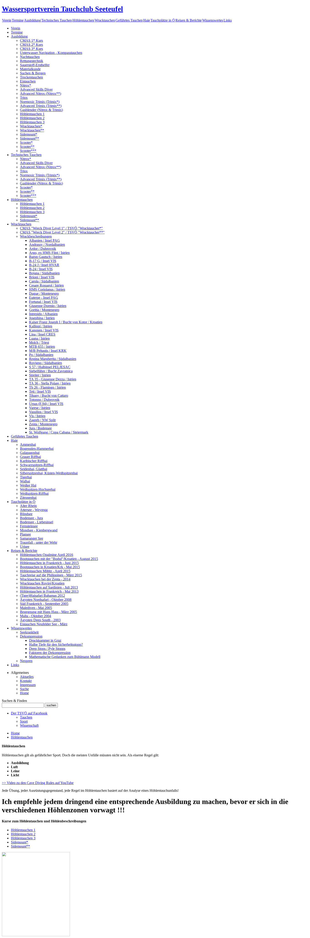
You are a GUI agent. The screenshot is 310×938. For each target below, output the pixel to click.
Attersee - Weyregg (34, 510)
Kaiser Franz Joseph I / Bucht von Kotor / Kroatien (65, 322)
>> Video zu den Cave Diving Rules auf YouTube (38, 783)
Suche (24, 689)
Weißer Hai (28, 485)
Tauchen (26, 717)
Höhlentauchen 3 (32, 122)
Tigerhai (26, 477)
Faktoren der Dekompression (50, 653)
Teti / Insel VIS (40, 391)
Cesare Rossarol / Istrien (46, 285)
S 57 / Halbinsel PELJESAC (49, 367)
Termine (18, 20)
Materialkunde (30, 69)
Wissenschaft (29, 725)
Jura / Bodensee (40, 428)
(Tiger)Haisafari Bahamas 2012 (42, 595)
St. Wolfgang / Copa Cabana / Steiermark (58, 432)
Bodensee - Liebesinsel (36, 522)
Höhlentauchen (83, 20)
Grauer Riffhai (30, 457)
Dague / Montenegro (44, 293)
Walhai (25, 481)
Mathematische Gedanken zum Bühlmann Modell (64, 657)
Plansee (25, 534)
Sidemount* (28, 134)
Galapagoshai (29, 453)
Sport (24, 721)
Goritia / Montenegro (44, 310)
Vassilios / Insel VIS (43, 412)
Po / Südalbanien (41, 355)
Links (228, 20)
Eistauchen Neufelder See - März (43, 624)
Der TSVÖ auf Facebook (29, 713)
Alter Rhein (28, 506)
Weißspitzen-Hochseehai (37, 489)
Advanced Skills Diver (36, 89)
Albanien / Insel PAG (44, 240)
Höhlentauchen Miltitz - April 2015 (45, 571)
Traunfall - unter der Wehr (38, 542)
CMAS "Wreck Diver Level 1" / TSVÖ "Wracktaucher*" (61, 228)
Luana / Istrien (39, 338)
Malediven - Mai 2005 (36, 608)
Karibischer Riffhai (33, 461)
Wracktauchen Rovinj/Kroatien (42, 583)
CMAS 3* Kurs (31, 49)
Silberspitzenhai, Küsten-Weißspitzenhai (49, 473)
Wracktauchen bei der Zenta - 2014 (45, 579)
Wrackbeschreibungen (36, 236)
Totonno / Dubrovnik (44, 400)
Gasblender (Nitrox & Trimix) (41, 110)
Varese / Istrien (39, 408)
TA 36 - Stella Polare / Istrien (50, 383)
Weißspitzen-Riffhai (34, 493)
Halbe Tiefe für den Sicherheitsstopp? (56, 644)
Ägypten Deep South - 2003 (40, 620)
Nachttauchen (30, 57)
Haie (146, 20)
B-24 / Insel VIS (41, 269)
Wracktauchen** (32, 130)
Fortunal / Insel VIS (43, 302)
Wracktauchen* (31, 126)
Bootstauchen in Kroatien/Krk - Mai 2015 (50, 567)
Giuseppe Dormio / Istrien (47, 306)
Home (24, 693)
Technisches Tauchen (56, 20)
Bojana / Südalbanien (44, 273)
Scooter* (26, 142)
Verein (6, 20)
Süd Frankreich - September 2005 (44, 604)
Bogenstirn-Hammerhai (37, 449)
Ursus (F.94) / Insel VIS (46, 404)
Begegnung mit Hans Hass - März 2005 (48, 612)
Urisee (24, 546)
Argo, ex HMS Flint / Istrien (49, 253)
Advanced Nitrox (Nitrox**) (40, 93)
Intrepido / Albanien (43, 314)
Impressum (28, 685)
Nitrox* (25, 85)
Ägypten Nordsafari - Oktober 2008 (45, 600)
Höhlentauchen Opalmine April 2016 (46, 555)
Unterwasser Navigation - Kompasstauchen (51, 53)
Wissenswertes (212, 20)
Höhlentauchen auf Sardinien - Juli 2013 (49, 587)
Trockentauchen (31, 77)
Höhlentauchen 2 (32, 118)
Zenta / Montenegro (43, 424)
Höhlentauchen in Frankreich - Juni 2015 (49, 563)
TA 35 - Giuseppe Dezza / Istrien (52, 379)
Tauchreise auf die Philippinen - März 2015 (51, 575)
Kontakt (26, 681)
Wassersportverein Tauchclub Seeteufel (62, 9)
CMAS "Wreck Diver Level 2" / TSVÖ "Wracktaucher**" (62, 232)
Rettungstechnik (31, 61)
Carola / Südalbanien (44, 281)
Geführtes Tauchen (129, 20)
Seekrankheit (29, 632)
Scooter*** (28, 151)
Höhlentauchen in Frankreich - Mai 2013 (49, 591)
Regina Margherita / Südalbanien (52, 359)
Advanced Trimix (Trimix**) (41, 106)
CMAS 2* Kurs (31, 44)
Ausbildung (32, 20)
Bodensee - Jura (31, 518)
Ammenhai (28, 444)
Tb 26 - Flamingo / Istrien (47, 387)
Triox (24, 98)
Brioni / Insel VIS (41, 277)
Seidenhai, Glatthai (33, 469)
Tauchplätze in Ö (162, 20)
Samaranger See (31, 538)
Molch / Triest (39, 342)
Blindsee (26, 514)
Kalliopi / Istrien (40, 326)
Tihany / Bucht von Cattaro (48, 395)
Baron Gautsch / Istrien (45, 257)
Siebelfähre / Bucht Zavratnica (51, 371)
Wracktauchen (105, 20)
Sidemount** (29, 138)
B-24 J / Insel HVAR (44, 265)
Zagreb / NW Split (42, 420)
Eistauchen (28, 81)
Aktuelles (27, 677)
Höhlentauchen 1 (32, 114)
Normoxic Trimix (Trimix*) (39, 102)
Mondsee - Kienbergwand (38, 530)
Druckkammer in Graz (45, 640)
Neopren (26, 661)
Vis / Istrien (37, 416)
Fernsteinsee (29, 526)
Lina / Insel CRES (42, 334)
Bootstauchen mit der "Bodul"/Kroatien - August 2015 (59, 559)
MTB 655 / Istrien (42, 346)
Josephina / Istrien (42, 318)
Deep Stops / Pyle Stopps (47, 649)
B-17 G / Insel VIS (42, 261)
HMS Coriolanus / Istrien (47, 289)
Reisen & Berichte (188, 20)
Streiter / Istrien (40, 375)
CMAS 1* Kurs (31, 40)
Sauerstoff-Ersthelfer (34, 65)
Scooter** (27, 147)
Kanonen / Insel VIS (44, 330)
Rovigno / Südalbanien (45, 363)
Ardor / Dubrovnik (42, 249)
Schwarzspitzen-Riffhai (37, 465)
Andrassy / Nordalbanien (47, 244)
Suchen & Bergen (33, 73)
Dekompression (31, 636)
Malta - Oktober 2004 (35, 616)
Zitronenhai (28, 497)
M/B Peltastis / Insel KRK (47, 351)
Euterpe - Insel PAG (43, 298)
